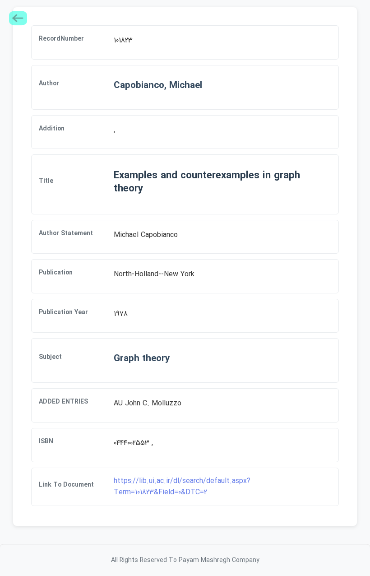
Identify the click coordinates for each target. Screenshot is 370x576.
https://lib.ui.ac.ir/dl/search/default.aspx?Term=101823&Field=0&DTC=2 (182, 486)
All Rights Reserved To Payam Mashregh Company (185, 560)
